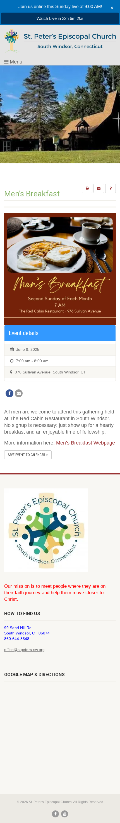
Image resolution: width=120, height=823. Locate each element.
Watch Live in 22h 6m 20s (60, 18)
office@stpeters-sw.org (24, 649)
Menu (15, 62)
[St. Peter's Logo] (60, 41)
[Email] (19, 393)
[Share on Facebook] (9, 393)
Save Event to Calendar (27, 455)
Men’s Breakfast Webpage (85, 443)
